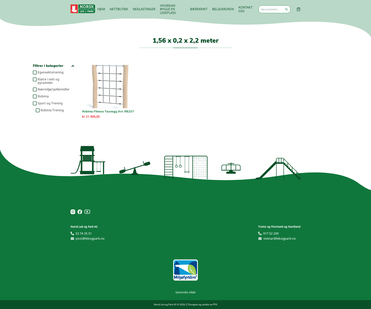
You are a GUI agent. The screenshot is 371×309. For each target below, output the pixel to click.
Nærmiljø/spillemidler (54, 89)
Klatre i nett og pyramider (48, 81)
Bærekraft (199, 9)
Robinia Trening (52, 110)
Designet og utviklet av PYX (202, 304)
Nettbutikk (119, 9)
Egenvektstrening (51, 72)
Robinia (43, 96)
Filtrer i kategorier (48, 66)
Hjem (101, 9)
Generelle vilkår (185, 292)
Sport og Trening (50, 103)
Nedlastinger (144, 9)
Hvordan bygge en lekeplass (168, 9)
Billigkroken (223, 9)
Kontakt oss (245, 9)
